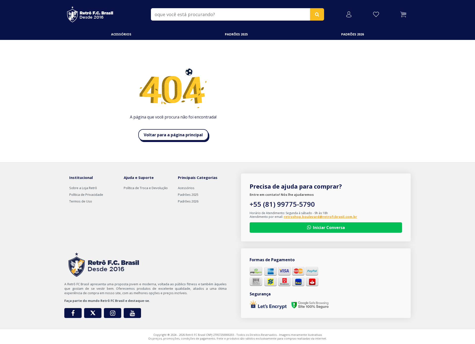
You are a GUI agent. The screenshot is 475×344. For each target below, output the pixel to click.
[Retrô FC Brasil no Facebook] (73, 313)
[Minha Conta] (348, 14)
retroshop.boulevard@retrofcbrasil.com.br (320, 216)
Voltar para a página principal (173, 135)
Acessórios (121, 34)
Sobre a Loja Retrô (83, 188)
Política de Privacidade (86, 194)
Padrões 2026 (352, 34)
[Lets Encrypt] (268, 304)
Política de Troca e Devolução (146, 188)
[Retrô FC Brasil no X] (92, 313)
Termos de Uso (80, 201)
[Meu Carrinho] (403, 14)
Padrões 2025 (236, 34)
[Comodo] (310, 305)
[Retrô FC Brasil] (90, 13)
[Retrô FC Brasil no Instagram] (112, 313)
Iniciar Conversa (329, 227)
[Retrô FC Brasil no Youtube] (132, 313)
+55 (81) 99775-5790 (282, 204)
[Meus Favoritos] (376, 14)
